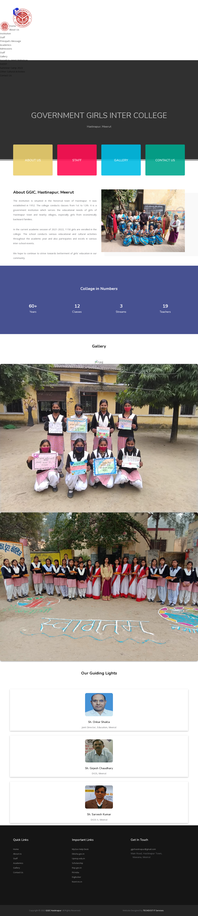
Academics (18, 863)
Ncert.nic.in (77, 881)
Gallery (16, 867)
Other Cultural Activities (140, 34)
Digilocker (76, 877)
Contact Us (18, 872)
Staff (2, 37)
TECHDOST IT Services (153, 910)
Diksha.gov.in (78, 853)
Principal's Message (60, 30)
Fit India (75, 872)
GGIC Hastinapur (53, 910)
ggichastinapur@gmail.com (171, 3)
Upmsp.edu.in (78, 858)
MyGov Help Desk (80, 849)
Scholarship (77, 863)
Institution (5, 33)
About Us (17, 853)
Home (16, 849)
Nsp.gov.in (77, 867)
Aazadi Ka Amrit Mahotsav (142, 22)
